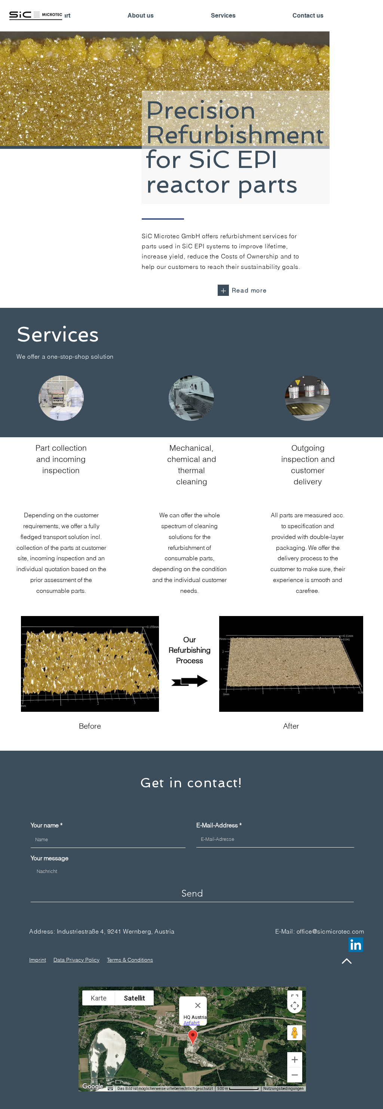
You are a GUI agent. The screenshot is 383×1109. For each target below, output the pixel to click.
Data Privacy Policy (76, 959)
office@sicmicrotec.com (330, 931)
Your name (45, 825)
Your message (49, 858)
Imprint (37, 959)
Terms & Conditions (130, 959)
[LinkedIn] (356, 944)
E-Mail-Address (217, 825)
